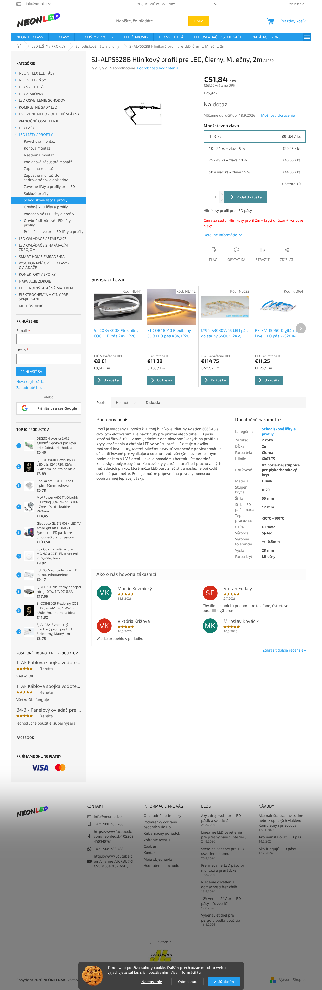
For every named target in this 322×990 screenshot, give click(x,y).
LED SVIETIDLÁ (31, 86)
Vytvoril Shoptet (292, 979)
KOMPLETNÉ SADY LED (38, 107)
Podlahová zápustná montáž (48, 161)
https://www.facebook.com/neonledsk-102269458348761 (113, 836)
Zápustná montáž (39, 168)
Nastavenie (151, 981)
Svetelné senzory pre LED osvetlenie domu (222, 851)
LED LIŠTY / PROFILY (36, 134)
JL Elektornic (161, 941)
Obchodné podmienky (156, 4)
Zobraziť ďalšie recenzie (283, 650)
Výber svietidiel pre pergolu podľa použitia (220, 917)
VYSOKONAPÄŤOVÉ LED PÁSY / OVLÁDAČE (44, 265)
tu (199, 972)
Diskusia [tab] (153, 402)
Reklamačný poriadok (162, 833)
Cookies (150, 846)
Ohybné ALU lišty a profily (46, 206)
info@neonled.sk (108, 816)
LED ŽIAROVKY (31, 93)
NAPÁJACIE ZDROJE (35, 281)
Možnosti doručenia (278, 115)
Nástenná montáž (39, 155)
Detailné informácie (220, 234)
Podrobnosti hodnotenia (157, 68)
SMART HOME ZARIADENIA (42, 256)
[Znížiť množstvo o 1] (221, 200)
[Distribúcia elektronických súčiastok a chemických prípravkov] (161, 955)
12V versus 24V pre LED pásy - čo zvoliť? (221, 901)
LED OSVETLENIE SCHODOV (42, 100)
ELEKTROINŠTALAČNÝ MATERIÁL (46, 288)
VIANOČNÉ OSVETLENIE (39, 121)
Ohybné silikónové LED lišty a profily (49, 222)
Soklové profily (36, 193)
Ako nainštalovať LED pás (280, 837)
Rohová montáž (37, 148)
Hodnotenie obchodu (161, 865)
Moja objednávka (158, 859)
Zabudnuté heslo (30, 387)
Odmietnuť (187, 981)
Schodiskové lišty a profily (45, 200)
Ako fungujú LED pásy (277, 848)
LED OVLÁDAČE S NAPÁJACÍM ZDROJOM (43, 247)
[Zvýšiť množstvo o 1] (221, 194)
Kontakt (150, 852)
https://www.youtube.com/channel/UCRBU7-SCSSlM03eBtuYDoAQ (113, 861)
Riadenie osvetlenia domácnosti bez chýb (219, 884)
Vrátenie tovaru (157, 839)
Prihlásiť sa (31, 371)
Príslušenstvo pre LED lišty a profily (53, 231)
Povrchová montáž (39, 141)
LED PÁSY (26, 127)
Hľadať (198, 21)
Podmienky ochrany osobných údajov (160, 824)
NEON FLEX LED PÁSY (36, 73)
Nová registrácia (30, 381)
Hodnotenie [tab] (126, 402)
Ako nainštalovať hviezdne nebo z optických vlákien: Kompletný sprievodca (281, 820)
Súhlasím (226, 981)
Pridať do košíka (249, 197)
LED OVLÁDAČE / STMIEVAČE (43, 238)
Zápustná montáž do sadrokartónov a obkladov (46, 177)
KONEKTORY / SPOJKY (37, 274)
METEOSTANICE (32, 305)
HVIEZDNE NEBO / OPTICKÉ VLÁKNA (49, 114)
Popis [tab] (101, 402)
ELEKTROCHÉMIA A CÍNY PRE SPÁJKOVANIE (43, 296)
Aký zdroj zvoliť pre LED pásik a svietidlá (221, 818)
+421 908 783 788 (108, 824)
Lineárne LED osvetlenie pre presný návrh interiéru (224, 834)
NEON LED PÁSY (32, 80)
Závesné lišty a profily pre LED (49, 186)
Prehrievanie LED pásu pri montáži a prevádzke (223, 868)
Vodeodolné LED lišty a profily (49, 213)
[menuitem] (29, 37)
